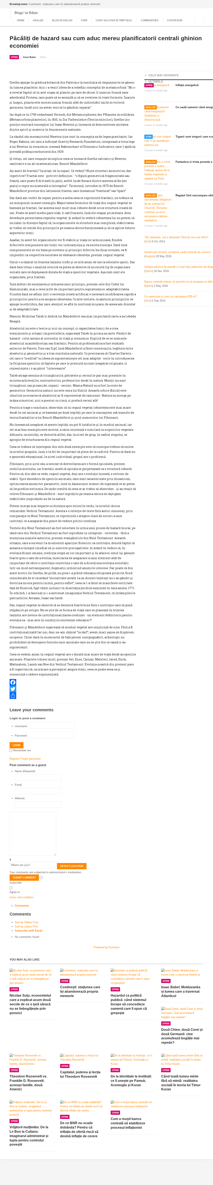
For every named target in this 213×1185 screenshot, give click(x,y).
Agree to (15, 892)
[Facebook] (73, 682)
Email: (18, 784)
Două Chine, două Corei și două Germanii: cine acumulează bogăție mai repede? (182, 1036)
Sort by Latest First (26, 926)
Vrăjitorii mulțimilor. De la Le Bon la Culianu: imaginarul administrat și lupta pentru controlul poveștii (29, 1135)
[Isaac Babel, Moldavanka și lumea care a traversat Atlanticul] (182, 972)
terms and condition (21, 897)
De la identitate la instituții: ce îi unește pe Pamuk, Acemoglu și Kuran (131, 1081)
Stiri (84, 20)
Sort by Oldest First (26, 922)
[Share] (73, 695)
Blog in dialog (62, 20)
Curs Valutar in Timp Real (114, 20)
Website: (20, 798)
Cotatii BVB (174, 20)
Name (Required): (25, 771)
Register (15, 758)
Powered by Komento (106, 947)
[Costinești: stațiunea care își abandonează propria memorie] (81, 972)
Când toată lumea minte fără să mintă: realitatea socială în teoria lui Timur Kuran (181, 1083)
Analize (38, 20)
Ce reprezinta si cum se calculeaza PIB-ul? (170, 296)
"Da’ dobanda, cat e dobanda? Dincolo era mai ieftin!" (176, 237)
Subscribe (16, 882)
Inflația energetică (187, 85)
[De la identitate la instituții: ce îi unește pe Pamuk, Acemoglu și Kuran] (132, 1059)
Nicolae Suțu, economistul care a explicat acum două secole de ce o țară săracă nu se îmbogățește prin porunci (30, 1004)
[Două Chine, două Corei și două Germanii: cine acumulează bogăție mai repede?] (182, 1013)
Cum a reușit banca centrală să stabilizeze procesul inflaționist (128, 1123)
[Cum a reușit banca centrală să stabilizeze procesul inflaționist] (132, 1104)
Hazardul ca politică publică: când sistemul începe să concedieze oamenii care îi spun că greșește (129, 1004)
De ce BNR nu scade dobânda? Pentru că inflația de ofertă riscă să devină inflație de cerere (79, 1129)
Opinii (20, 20)
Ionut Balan (29, 57)
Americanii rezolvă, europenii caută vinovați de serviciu (177, 252)
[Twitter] (73, 689)
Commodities (150, 20)
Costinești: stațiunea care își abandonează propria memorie (80, 991)
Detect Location (71, 866)
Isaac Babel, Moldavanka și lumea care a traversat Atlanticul (180, 991)
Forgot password (30, 758)
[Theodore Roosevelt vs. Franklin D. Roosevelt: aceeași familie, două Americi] (31, 1059)
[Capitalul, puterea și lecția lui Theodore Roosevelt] (81, 1057)
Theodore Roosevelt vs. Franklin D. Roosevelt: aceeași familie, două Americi (28, 1083)
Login (16, 745)
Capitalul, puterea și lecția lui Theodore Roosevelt (80, 1074)
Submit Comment (24, 877)
